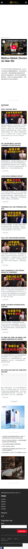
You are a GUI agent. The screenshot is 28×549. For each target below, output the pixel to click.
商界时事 (3, 501)
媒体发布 (3, 506)
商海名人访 (7, 37)
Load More (14, 401)
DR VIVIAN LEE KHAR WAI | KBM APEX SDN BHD (13, 371)
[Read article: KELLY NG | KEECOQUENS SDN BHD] (14, 246)
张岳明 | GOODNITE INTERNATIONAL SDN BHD (13, 306)
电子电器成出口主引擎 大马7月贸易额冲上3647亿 (14, 452)
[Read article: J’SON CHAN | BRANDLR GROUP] (14, 184)
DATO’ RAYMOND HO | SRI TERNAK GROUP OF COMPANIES (12, 271)
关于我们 (3, 538)
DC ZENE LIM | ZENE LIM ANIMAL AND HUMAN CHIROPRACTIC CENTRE (13, 338)
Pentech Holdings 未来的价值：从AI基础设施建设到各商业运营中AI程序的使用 (14, 441)
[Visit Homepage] (13, 2)
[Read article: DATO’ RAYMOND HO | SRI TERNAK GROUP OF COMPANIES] (14, 280)
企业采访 (3, 499)
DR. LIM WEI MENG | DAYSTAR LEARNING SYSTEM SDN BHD (11, 144)
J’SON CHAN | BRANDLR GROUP (12, 176)
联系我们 (10, 538)
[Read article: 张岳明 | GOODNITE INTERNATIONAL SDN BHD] (14, 314)
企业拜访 (3, 504)
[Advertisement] (14, 20)
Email (3, 523)
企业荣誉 (3, 509)
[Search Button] (26, 2)
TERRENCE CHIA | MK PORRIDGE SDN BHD (13, 208)
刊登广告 (16, 538)
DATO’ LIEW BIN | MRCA (9, 109)
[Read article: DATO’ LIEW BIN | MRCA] (14, 117)
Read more (6, 138)
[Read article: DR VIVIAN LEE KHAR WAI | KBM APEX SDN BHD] (14, 380)
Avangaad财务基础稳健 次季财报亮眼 (11, 444)
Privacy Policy (4, 540)
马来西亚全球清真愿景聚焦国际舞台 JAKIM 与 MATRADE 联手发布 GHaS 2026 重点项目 (13, 437)
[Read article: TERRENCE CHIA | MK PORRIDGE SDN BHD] (14, 216)
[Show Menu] (2, 2)
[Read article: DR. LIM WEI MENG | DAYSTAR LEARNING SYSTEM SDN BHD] (14, 153)
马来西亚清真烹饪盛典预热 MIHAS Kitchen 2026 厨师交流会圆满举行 (14, 449)
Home (2, 37)
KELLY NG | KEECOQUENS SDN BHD (13, 238)
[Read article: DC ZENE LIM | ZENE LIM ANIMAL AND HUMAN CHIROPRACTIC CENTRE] (14, 347)
